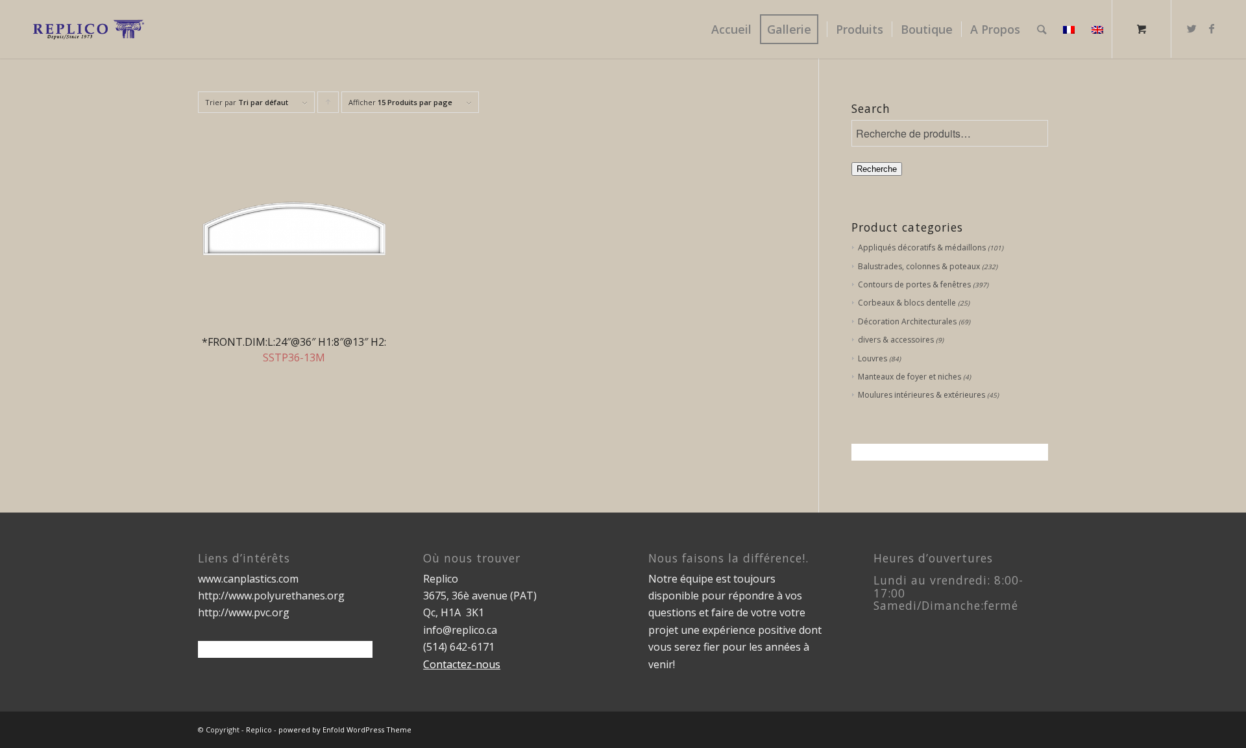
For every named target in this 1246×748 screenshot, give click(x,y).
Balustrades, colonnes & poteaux (919, 266)
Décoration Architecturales (907, 321)
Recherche (877, 169)
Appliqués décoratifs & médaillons (922, 247)
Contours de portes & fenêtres (914, 284)
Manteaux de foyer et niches (909, 376)
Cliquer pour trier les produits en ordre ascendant (328, 105)
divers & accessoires (896, 339)
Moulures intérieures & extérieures (921, 394)
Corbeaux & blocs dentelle (907, 302)
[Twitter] (1192, 28)
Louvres (872, 358)
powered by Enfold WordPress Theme (344, 729)
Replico (259, 729)
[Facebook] (1211, 28)
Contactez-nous (461, 664)
